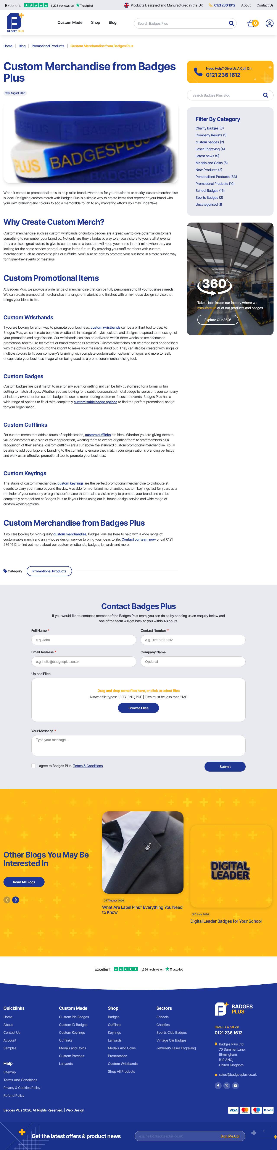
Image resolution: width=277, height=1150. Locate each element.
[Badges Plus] (15, 22)
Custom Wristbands (123, 1063)
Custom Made (70, 22)
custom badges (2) (210, 142)
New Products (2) (209, 170)
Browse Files (138, 708)
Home (8, 46)
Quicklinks (14, 1008)
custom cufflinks (98, 435)
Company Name (153, 652)
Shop (95, 22)
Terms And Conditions (20, 1080)
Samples (9, 1048)
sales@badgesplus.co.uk (234, 1074)
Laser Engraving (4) (210, 149)
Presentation (117, 1056)
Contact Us (265, 5)
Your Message (42, 731)
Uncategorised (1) (209, 204)
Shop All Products (121, 1071)
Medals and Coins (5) (212, 163)
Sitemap (9, 1072)
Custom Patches (71, 1056)
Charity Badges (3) (210, 128)
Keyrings (114, 1032)
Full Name (39, 630)
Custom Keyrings (72, 1032)
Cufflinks (65, 1040)
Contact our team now (139, 539)
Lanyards (66, 1063)
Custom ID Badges (73, 1024)
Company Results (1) (211, 135)
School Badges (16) (210, 190)
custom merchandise (69, 534)
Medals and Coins (72, 1048)
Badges (113, 1017)
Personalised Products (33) (216, 176)
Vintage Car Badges (171, 1040)
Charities (163, 1024)
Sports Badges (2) (209, 197)
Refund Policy (13, 1095)
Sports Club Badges (171, 1032)
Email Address (42, 652)
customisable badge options (95, 402)
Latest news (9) (207, 156)
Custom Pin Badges (74, 1017)
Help (8, 1063)
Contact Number (153, 630)
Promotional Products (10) (215, 183)
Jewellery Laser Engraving (176, 1048)
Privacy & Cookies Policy (21, 1087)
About (246, 5)
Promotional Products (48, 46)
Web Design (75, 1110)
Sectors (164, 1008)
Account (9, 1040)
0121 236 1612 (224, 5)
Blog (113, 22)
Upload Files (40, 674)
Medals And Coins (122, 1048)
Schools (162, 1017)
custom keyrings (71, 483)
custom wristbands (105, 327)
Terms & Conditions (88, 766)
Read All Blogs (24, 882)
